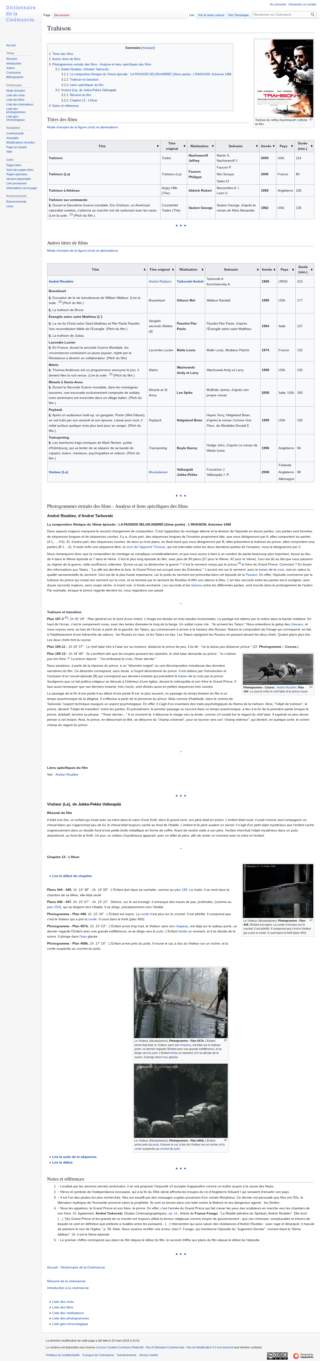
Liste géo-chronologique (70, 1324)
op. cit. (173, 1213)
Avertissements (126, 1355)
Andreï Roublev (61, 281)
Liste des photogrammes (70, 1318)
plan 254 (53, 907)
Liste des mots (63, 1302)
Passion (251, 575)
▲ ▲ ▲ (181, 225)
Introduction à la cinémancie (68, 1288)
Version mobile (148, 1355)
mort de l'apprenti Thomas (145, 547)
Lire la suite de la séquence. (74, 1157)
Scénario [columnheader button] (236, 146)
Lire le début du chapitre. (72, 876)
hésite (182, 931)
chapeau (181, 926)
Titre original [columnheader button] (172, 145)
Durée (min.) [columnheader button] (302, 145)
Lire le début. (62, 1162)
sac (176, 1144)
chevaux (297, 624)
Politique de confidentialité (63, 1355)
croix (280, 569)
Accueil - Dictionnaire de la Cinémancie (76, 1267)
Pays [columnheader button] (283, 146)
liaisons (196, 585)
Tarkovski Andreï (190, 281)
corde (145, 914)
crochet (164, 1148)
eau (84, 936)
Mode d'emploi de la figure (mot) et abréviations (82, 127)
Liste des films (62, 1307)
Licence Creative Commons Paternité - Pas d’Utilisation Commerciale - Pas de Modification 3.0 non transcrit (164, 1347)
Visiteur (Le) (58, 472)
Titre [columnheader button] (102, 146)
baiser (263, 569)
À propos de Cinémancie (98, 1355)
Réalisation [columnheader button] (199, 146)
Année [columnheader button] (266, 146)
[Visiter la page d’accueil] (20, 18)
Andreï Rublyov (160, 281)
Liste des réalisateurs (68, 1313)
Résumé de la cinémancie (66, 1281)
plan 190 (181, 890)
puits (160, 931)
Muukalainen (158, 472)
